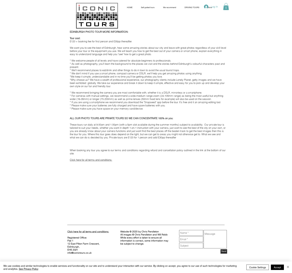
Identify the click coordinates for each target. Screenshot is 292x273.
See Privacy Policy (28, 268)
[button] (226, 6)
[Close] (288, 267)
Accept (277, 267)
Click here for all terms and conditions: (91, 159)
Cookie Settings (257, 267)
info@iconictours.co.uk (79, 252)
